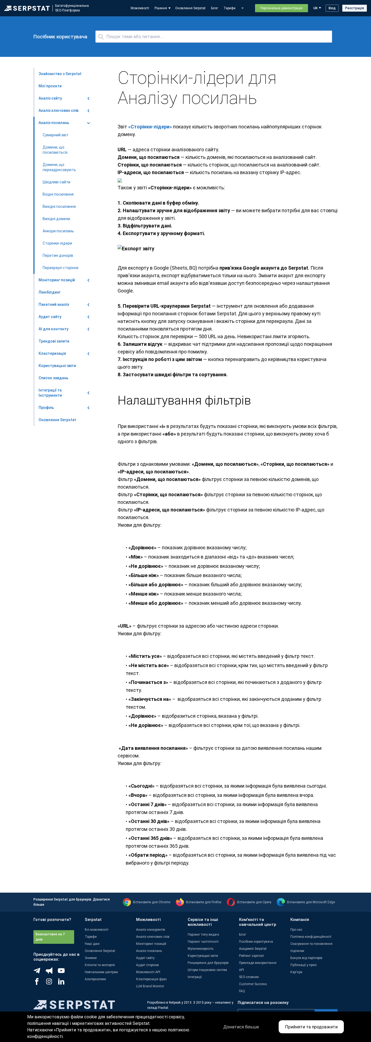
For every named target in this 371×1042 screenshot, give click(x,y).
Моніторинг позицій (151, 944)
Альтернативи (95, 979)
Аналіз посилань (149, 951)
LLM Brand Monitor (150, 986)
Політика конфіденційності (310, 937)
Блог (214, 8)
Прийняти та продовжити (311, 1026)
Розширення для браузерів (208, 963)
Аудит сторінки (147, 965)
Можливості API (148, 972)
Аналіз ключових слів (152, 937)
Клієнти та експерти (100, 965)
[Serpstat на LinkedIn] (64, 983)
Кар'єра (296, 972)
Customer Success (253, 984)
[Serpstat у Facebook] (39, 983)
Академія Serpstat (253, 949)
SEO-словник (249, 977)
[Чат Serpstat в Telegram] (39, 972)
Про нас (296, 930)
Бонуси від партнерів (306, 958)
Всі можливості (96, 930)
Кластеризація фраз (151, 979)
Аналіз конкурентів (150, 930)
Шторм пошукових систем (207, 970)
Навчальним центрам (101, 972)
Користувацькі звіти (203, 956)
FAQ (242, 991)
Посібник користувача (256, 942)
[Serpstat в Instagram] (52, 983)
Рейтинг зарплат (251, 956)
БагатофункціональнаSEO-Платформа (72, 8)
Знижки (91, 958)
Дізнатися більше (241, 1026)
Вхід (332, 8)
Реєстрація (354, 8)
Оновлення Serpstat (190, 8)
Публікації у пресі (303, 965)
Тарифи (229, 8)
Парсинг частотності (203, 942)
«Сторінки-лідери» (150, 127)
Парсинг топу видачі (203, 934)
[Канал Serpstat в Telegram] (64, 972)
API (241, 970)
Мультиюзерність (200, 949)
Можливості (140, 8)
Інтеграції (195, 977)
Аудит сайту (145, 958)
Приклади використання (257, 963)
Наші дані (92, 944)
